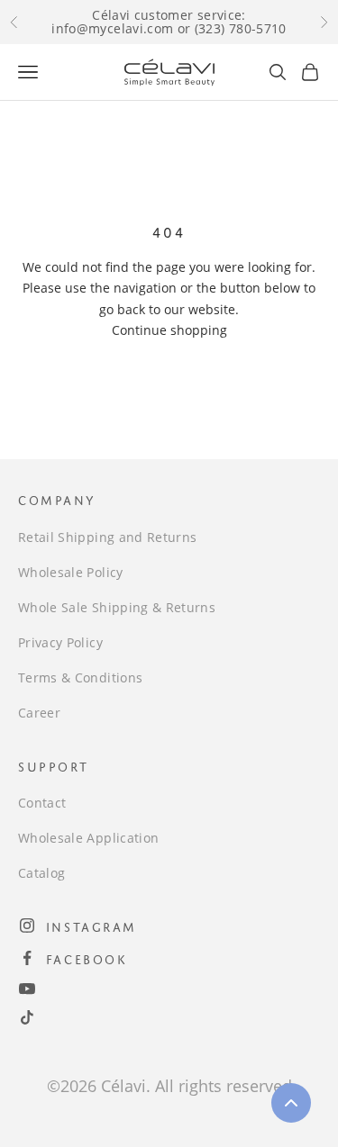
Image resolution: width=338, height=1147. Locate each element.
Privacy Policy (60, 642)
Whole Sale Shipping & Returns (116, 607)
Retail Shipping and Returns (107, 537)
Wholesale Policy (70, 572)
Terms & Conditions (80, 677)
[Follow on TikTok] (27, 1017)
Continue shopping (169, 330)
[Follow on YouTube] (27, 989)
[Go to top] (291, 1103)
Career (39, 712)
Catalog (41, 872)
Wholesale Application (88, 837)
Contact (42, 802)
